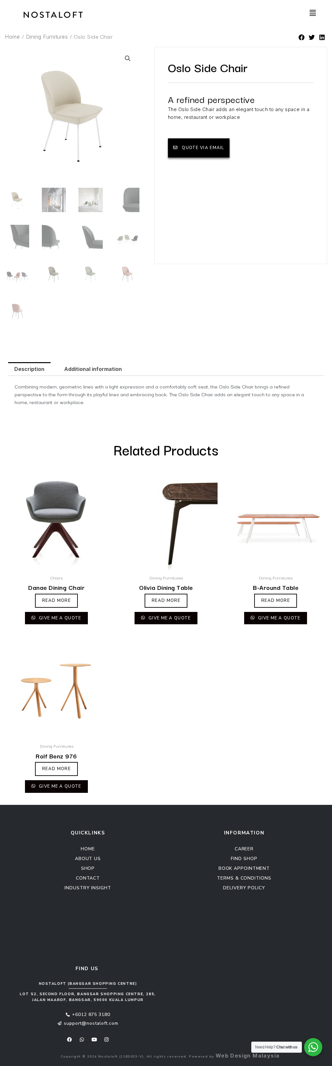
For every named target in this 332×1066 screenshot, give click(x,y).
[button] (285, 13)
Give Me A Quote (59, 618)
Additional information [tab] (93, 369)
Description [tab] (29, 369)
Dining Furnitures (47, 36)
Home (12, 36)
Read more (56, 600)
